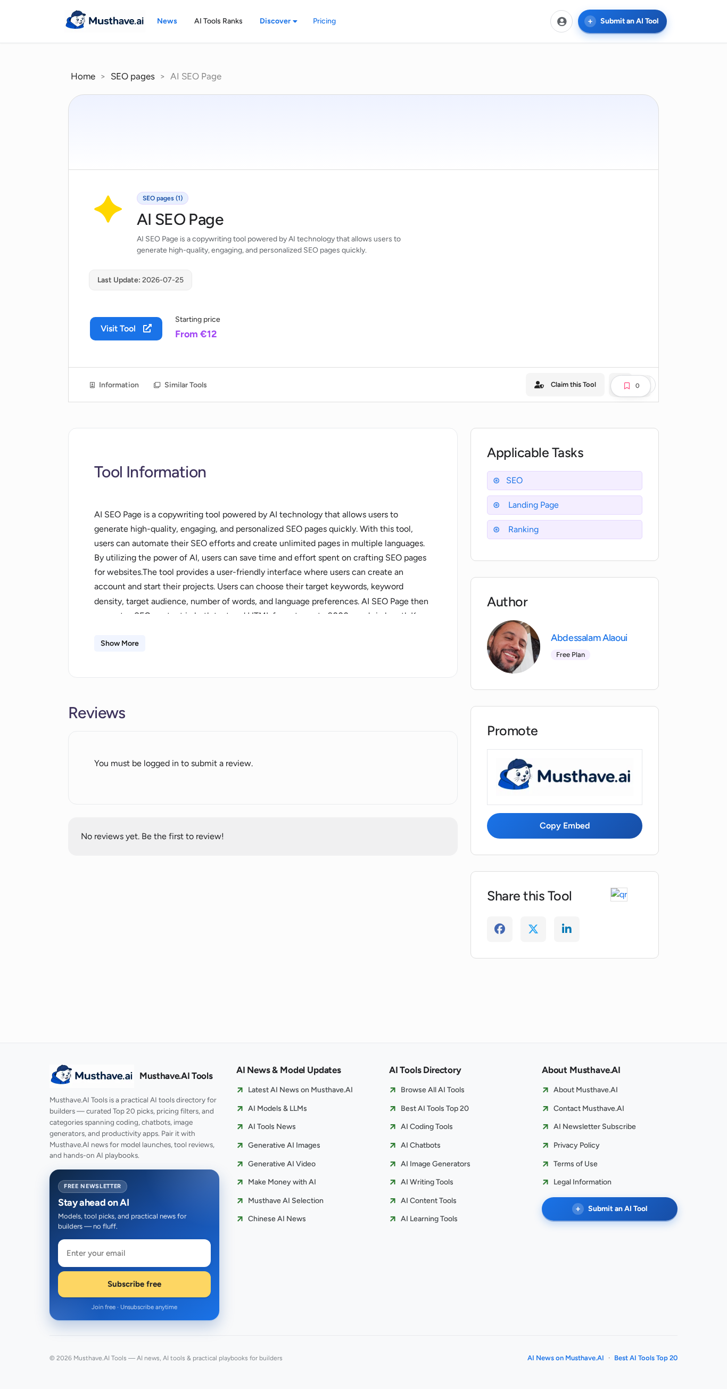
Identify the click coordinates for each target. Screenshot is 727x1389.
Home (83, 76)
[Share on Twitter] (533, 929)
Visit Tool (119, 328)
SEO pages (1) (163, 198)
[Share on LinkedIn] (567, 929)
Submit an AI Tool (629, 21)
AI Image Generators (435, 1163)
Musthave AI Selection (286, 1200)
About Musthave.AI (585, 1089)
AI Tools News (272, 1126)
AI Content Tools (429, 1200)
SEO (514, 480)
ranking (522, 529)
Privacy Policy (576, 1145)
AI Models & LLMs (277, 1108)
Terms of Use (575, 1163)
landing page (532, 505)
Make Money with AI (282, 1182)
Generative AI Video (282, 1163)
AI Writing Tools (427, 1182)
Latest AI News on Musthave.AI (300, 1089)
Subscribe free (134, 1284)
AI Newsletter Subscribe (594, 1126)
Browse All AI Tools (433, 1089)
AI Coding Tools (427, 1126)
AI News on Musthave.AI (565, 1358)
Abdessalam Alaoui (589, 638)
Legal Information (582, 1182)
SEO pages (133, 76)
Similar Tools (185, 384)
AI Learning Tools (429, 1218)
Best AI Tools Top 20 (435, 1108)
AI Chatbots (421, 1145)
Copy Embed (565, 826)
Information (118, 384)
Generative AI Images (284, 1145)
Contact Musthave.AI (588, 1108)
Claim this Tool (573, 384)
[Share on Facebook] (500, 929)
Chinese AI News (277, 1218)
